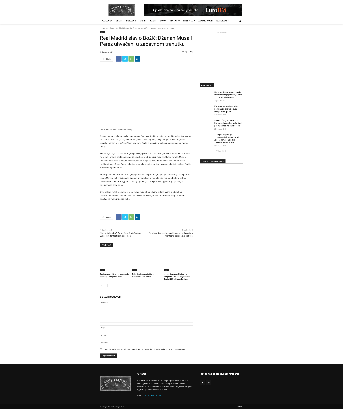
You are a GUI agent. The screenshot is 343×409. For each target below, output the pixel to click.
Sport (112, 28)
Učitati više (220, 151)
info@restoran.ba (153, 395)
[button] (240, 21)
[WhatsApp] (131, 59)
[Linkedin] (137, 59)
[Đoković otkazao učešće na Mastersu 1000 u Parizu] (146, 261)
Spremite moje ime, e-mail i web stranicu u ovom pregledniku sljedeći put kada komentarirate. (144, 349)
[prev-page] (101, 285)
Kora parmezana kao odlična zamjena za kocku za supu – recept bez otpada (227, 109)
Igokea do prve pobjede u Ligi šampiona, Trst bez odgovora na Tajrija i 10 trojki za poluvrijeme (177, 276)
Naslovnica (104, 28)
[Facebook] (119, 59)
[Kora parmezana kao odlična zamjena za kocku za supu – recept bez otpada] (206, 109)
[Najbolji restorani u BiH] (121, 10)
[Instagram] (208, 382)
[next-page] (106, 285)
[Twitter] (125, 59)
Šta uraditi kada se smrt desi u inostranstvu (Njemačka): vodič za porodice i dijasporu (228, 94)
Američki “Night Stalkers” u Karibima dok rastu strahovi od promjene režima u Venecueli (228, 123)
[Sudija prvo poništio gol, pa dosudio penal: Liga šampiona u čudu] (114, 261)
